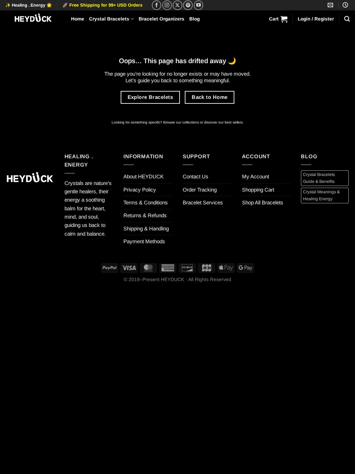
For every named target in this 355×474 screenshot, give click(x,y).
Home (77, 19)
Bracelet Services (203, 202)
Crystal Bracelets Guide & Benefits (319, 178)
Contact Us (195, 176)
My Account (255, 176)
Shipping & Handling (146, 228)
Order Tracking (200, 190)
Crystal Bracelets (109, 19)
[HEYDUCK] (29, 178)
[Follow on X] (177, 5)
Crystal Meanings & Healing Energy (321, 195)
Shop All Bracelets (262, 202)
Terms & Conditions (145, 202)
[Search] (347, 19)
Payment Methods (144, 241)
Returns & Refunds (145, 215)
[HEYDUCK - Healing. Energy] (33, 19)
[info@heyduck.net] (331, 5)
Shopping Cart (258, 190)
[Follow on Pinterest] (188, 5)
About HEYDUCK (143, 176)
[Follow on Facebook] (157, 5)
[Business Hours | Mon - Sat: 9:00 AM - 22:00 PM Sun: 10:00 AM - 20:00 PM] (346, 5)
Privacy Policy (139, 190)
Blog (194, 19)
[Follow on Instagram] (167, 5)
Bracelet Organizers (161, 19)
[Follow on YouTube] (199, 5)
